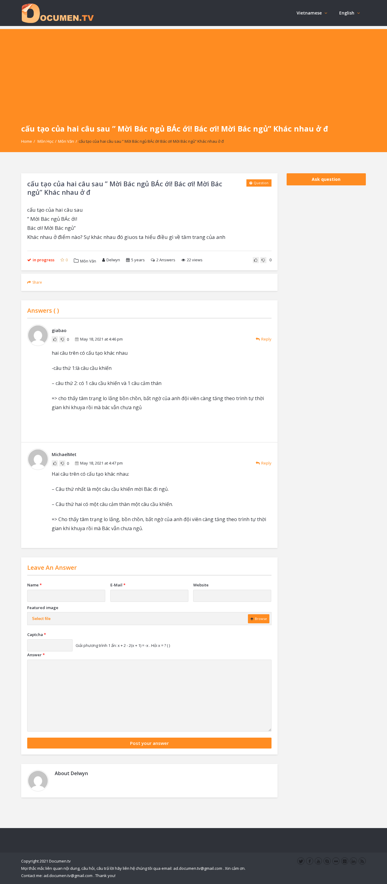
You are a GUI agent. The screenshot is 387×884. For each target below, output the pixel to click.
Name (34, 585)
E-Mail (117, 585)
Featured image (42, 607)
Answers (165, 260)
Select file (41, 618)
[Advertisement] (193, 71)
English (346, 13)
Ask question (326, 179)
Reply (266, 339)
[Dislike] (263, 260)
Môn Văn (66, 141)
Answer (36, 654)
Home (26, 141)
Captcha (36, 634)
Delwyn (113, 260)
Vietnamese (309, 13)
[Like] (256, 260)
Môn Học (45, 141)
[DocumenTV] (57, 12)
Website (201, 585)
